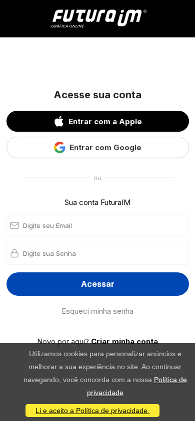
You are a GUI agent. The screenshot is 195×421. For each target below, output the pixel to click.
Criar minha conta (124, 341)
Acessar (97, 284)
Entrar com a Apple (105, 121)
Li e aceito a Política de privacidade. (93, 411)
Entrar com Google (106, 147)
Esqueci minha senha (98, 311)
